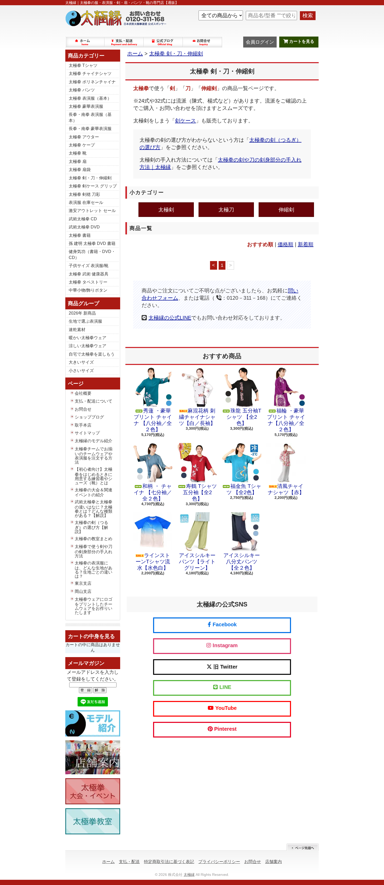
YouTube (225, 708)
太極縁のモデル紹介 (93, 441)
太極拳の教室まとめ (93, 538)
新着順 (305, 244)
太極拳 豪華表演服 (86, 106)
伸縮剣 (286, 210)
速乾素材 (77, 329)
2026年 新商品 (82, 313)
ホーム (85, 42)
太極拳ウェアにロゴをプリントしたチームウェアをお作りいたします (93, 606)
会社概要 (83, 393)
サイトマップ (87, 433)
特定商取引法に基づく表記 (169, 861)
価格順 (285, 244)
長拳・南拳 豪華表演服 (90, 128)
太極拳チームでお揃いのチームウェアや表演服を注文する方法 (93, 455)
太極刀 (226, 210)
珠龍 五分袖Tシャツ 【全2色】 (243, 417)
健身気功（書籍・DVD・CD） (92, 254)
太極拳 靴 (77, 153)
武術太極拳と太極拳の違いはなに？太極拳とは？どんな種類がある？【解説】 (93, 508)
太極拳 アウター (84, 137)
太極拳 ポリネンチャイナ (92, 82)
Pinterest (225, 729)
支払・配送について (124, 42)
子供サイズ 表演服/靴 (88, 265)
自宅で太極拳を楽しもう (92, 354)
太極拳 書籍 (80, 235)
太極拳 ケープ (82, 145)
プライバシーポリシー (219, 861)
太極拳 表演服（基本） (90, 98)
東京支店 (83, 583)
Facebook (224, 624)
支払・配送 (129, 861)
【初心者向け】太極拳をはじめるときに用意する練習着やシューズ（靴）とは (93, 476)
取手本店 (83, 425)
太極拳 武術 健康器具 (88, 274)
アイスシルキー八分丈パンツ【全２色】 (241, 561)
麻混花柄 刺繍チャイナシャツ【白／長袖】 (197, 417)
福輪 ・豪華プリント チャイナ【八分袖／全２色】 (286, 420)
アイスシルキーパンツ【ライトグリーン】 (197, 561)
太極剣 (166, 210)
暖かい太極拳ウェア (87, 337)
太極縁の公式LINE (169, 318)
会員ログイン (260, 42)
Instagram (224, 645)
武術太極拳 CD (83, 219)
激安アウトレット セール (92, 210)
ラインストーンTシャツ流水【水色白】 (153, 561)
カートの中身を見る (91, 636)
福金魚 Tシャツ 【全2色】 (243, 489)
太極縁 (189, 874)
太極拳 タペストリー (88, 282)
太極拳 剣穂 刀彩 (84, 194)
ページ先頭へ (303, 847)
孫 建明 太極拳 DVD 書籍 (92, 243)
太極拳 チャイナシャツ (90, 73)
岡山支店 (83, 591)
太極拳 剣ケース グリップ (93, 186)
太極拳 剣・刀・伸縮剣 (90, 178)
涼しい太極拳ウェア (87, 346)
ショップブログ (163, 42)
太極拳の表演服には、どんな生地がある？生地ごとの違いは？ (93, 570)
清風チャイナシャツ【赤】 (286, 489)
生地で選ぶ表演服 (85, 321)
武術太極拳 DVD (84, 227)
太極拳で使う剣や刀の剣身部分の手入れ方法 (93, 551)
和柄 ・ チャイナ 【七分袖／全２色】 (153, 492)
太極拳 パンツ (82, 90)
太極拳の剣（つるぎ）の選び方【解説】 (91, 527)
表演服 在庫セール (86, 202)
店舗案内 (273, 861)
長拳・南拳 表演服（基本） (90, 117)
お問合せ (202, 42)
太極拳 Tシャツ (83, 65)
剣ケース (185, 120)
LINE (224, 687)
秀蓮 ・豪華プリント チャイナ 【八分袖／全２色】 (153, 420)
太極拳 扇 (77, 161)
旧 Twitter (224, 667)
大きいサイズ (81, 362)
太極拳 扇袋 (80, 169)
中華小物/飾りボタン (88, 290)
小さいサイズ (81, 370)
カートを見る (301, 41)
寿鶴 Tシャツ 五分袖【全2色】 (200, 492)
